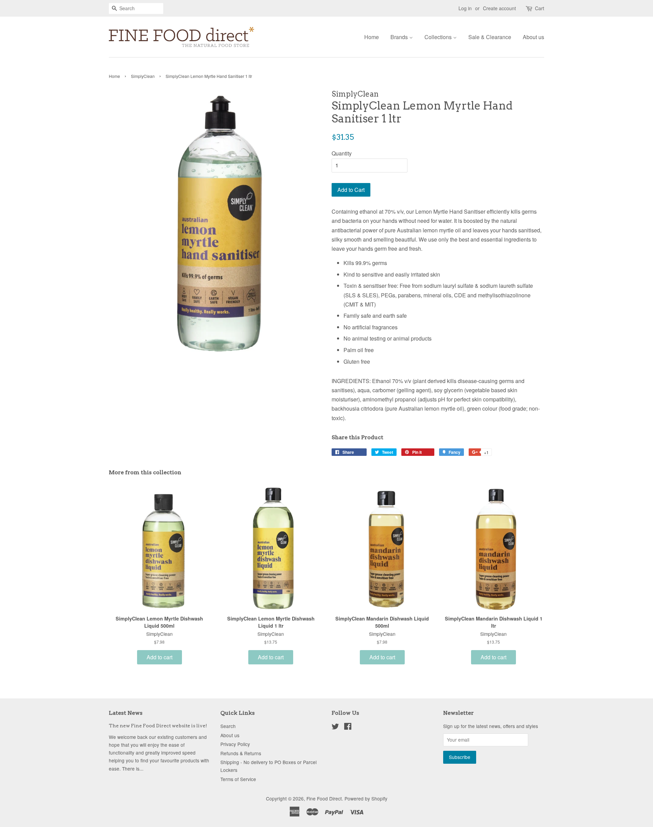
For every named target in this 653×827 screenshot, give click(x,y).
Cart (539, 8)
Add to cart (159, 657)
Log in (465, 8)
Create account (499, 8)
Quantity (342, 153)
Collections (438, 37)
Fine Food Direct (324, 798)
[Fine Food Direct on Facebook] (348, 727)
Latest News (126, 713)
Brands (399, 37)
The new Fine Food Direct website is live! (158, 725)
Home (371, 37)
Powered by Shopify (366, 798)
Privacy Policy (235, 744)
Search (228, 726)
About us (533, 37)
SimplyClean (143, 76)
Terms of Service (238, 779)
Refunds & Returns (240, 753)
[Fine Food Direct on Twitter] (335, 727)
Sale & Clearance (489, 37)
